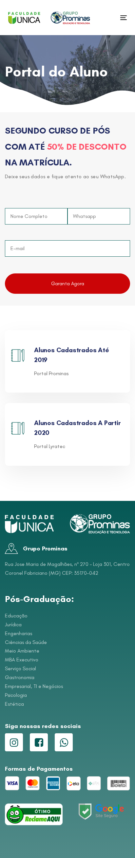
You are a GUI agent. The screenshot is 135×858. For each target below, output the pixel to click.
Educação (16, 615)
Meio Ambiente (22, 651)
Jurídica (13, 624)
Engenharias (18, 633)
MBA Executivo (21, 659)
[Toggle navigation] (107, 17)
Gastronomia (19, 677)
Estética (14, 704)
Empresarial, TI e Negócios (34, 686)
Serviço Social (20, 668)
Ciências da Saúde (26, 642)
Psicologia (16, 695)
